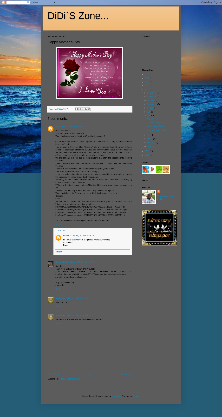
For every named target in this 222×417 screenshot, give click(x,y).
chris (57, 126)
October (151, 100)
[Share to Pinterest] (89, 109)
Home (90, 374)
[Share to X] (82, 109)
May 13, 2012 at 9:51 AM (85, 262)
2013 (147, 86)
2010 (147, 155)
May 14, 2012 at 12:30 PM (78, 315)
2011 (147, 151)
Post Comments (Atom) (70, 379)
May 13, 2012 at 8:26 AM (72, 126)
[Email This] (76, 109)
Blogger (136, 396)
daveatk (67, 236)
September (152, 104)
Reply (58, 224)
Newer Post (53, 374)
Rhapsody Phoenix (64, 262)
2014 (147, 82)
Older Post (126, 374)
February (151, 143)
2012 (147, 89)
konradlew (116, 396)
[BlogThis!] (79, 109)
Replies (61, 230)
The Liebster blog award (157, 130)
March (150, 139)
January (151, 146)
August (150, 108)
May (149, 115)
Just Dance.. (152, 119)
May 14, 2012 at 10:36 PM (83, 236)
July (149, 112)
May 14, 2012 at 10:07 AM (78, 298)
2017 (147, 74)
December (152, 93)
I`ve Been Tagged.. (155, 123)
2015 (147, 78)
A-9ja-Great (60, 298)
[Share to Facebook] (85, 109)
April (149, 135)
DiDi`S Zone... (78, 15)
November (152, 96)
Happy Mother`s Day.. (156, 126)
